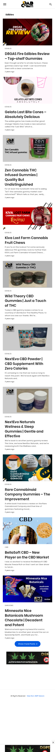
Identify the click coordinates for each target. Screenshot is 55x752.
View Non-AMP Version (35, 696)
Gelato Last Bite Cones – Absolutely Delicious (25, 114)
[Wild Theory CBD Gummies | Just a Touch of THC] (27, 274)
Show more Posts (26, 643)
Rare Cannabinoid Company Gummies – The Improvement (27, 494)
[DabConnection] (27, 4)
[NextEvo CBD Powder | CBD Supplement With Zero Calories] (27, 337)
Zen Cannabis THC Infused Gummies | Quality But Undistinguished (21, 177)
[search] (50, 4)
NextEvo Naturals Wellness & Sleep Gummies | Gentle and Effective (24, 429)
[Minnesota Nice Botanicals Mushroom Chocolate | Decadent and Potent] (27, 589)
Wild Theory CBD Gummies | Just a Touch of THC (25, 301)
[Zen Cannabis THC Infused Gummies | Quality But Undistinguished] (27, 148)
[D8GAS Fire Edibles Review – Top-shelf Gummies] (27, 32)
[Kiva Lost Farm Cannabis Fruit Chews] (27, 216)
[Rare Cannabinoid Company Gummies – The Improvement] (27, 467)
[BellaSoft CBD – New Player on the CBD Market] (27, 530)
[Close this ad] (53, 742)
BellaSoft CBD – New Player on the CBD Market (27, 555)
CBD (6, 547)
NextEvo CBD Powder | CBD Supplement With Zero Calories (24, 364)
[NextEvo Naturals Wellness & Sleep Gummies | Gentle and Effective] (27, 400)
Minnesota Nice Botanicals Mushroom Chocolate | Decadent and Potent (24, 617)
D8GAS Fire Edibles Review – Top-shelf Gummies (27, 56)
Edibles (8, 49)
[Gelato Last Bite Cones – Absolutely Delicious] (27, 90)
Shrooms (9, 605)
